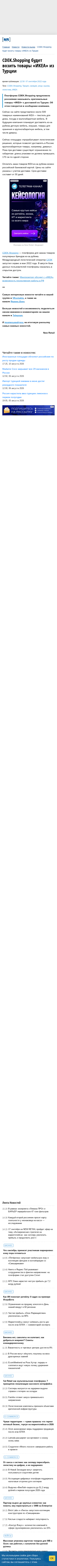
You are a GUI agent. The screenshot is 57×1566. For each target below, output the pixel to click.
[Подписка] (42, 40)
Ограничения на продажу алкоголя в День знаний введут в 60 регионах (28, 1305)
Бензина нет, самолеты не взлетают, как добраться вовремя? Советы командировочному (23, 1340)
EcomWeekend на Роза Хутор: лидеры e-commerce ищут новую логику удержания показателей (28, 1365)
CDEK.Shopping (14, 86)
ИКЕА (14, 90)
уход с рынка (44, 86)
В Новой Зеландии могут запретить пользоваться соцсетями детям (25, 1471)
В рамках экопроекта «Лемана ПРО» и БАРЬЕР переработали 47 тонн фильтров (28, 1210)
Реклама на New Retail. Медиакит (28, 245)
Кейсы (8, 1536)
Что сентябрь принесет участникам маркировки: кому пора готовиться (28, 1251)
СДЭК (49, 260)
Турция (25, 86)
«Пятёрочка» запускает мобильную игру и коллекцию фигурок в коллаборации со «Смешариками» (28, 1261)
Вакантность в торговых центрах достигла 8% (30, 1347)
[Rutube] (37, 40)
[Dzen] (28, 40)
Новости (15, 47)
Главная (6, 47)
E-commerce (11, 1417)
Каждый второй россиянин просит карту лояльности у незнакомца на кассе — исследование (27, 1220)
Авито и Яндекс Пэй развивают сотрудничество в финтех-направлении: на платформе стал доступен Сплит (29, 1272)
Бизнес (9, 1245)
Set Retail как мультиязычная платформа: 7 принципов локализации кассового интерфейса (27, 1382)
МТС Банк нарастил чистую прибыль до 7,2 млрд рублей (29, 1282)
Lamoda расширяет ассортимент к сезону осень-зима (28, 1439)
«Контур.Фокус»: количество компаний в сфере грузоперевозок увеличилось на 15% (29, 1526)
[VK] (18, 40)
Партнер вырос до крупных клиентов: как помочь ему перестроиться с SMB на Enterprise (27, 1504)
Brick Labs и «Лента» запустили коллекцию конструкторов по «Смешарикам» (29, 1511)
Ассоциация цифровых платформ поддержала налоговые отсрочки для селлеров (30, 1480)
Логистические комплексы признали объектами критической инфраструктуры (31, 1407)
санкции (33, 86)
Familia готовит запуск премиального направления (26, 1398)
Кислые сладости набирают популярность (28, 1519)
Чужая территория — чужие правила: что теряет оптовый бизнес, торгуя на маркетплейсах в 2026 (28, 1423)
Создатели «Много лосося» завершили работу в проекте (30, 1448)
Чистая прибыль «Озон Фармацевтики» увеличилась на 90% (27, 1314)
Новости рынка (28, 47)
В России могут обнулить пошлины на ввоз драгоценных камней (29, 1355)
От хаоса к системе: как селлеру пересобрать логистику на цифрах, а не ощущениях (26, 1463)
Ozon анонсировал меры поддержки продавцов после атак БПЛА (31, 1430)
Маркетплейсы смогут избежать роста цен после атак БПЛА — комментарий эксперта (29, 1323)
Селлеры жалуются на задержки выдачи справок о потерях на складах (28, 1389)
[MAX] (23, 40)
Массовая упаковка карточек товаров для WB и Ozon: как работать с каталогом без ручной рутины (27, 1544)
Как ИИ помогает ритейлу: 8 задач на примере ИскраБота (26, 1298)
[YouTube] (33, 40)
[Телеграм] (13, 40)
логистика (6, 90)
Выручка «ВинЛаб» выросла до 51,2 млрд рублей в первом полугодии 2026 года (28, 1488)
